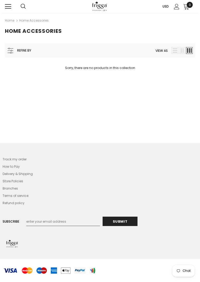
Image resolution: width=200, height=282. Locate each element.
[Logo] (99, 6)
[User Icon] (176, 6)
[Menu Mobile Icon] (8, 6)
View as (161, 50)
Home (9, 20)
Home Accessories (34, 20)
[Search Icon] (23, 6)
